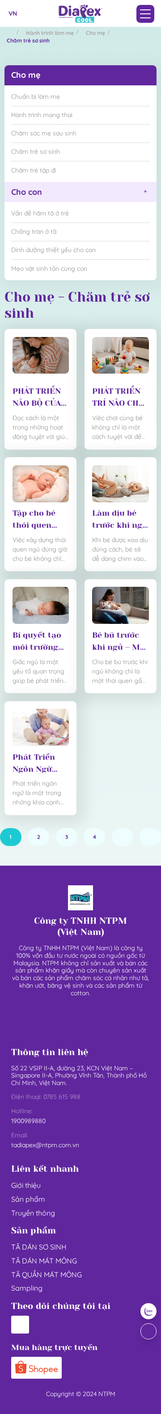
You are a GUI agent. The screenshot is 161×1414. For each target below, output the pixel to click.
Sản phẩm (28, 1199)
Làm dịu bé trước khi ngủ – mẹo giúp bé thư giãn (120, 520)
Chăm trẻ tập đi (33, 170)
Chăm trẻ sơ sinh (35, 151)
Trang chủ (10, 32)
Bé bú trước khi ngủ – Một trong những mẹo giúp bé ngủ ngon (120, 642)
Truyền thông (33, 1212)
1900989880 (28, 1121)
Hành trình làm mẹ (50, 33)
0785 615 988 (61, 1097)
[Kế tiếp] (122, 837)
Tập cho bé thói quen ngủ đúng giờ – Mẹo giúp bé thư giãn (40, 520)
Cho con (26, 192)
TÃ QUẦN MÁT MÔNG (46, 1274)
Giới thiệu (26, 1185)
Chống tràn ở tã (33, 231)
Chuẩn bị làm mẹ (35, 97)
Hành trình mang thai (41, 115)
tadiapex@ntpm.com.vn (45, 1145)
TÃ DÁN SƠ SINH (39, 1246)
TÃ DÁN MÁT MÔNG (44, 1260)
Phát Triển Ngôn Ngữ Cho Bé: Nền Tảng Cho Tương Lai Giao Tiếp (36, 764)
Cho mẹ (95, 33)
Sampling (26, 1288)
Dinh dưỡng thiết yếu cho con (53, 250)
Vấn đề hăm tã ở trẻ (40, 213)
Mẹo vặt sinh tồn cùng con (49, 269)
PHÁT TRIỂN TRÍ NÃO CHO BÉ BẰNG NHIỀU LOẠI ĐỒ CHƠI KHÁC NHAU (118, 398)
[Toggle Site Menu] (145, 14)
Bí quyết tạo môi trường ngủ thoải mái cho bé (37, 642)
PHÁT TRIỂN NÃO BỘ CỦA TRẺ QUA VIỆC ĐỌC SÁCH (41, 398)
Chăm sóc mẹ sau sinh (43, 133)
